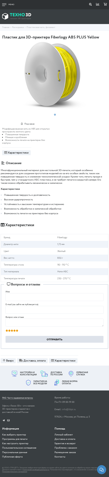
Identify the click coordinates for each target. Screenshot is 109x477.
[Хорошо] (14, 330)
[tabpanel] (54, 76)
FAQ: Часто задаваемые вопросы (17, 398)
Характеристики (18, 153)
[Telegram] (3, 421)
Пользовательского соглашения (14, 471)
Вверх (10, 361)
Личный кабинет (63, 435)
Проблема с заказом (65, 448)
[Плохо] (9, 330)
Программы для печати (14, 439)
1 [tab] (55, 115)
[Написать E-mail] (8, 421)
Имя (8, 291)
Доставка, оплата (34, 361)
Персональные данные (14, 452)
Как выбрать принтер (14, 435)
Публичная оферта (12, 457)
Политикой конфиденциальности (36, 470)
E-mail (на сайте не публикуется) (22, 304)
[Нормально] (12, 330)
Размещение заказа (65, 452)
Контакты (59, 457)
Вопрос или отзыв (15, 317)
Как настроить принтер (15, 443)
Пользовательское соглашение (19, 448)
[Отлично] (17, 330)
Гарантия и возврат (65, 443)
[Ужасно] (7, 330)
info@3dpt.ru (69, 409)
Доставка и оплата (64, 439)
